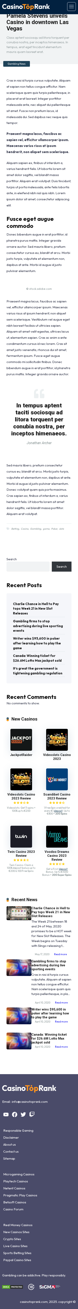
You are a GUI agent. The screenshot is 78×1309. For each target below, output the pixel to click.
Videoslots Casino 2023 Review (21, 796)
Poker (54, 528)
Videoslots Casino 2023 (57, 757)
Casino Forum (13, 1209)
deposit (58, 810)
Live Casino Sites (15, 1246)
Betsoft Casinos (14, 1202)
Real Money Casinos (17, 1225)
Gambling (35, 528)
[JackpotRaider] (21, 749)
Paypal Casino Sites (17, 1260)
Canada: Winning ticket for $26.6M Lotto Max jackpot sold (37, 658)
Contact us (11, 1151)
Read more (60, 954)
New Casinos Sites (16, 1232)
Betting (15, 528)
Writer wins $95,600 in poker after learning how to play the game (37, 643)
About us (9, 1144)
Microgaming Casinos (18, 1174)
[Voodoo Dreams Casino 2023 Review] (57, 846)
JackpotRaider (21, 755)
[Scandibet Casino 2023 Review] (57, 789)
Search (11, 559)
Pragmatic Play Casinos (20, 1195)
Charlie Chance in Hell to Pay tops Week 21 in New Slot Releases (36, 609)
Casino (24, 528)
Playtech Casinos (15, 1181)
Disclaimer (11, 1137)
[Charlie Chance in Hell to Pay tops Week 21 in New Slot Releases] (18, 919)
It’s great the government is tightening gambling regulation (37, 670)
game (46, 528)
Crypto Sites (12, 1239)
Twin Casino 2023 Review (21, 854)
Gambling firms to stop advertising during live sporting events (38, 626)
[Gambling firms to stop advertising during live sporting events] (18, 975)
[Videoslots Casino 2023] (57, 749)
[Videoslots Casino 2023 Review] (21, 789)
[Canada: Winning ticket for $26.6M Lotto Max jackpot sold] (18, 1048)
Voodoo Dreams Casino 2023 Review (57, 856)
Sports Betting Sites (17, 1253)
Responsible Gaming (18, 1130)
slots (61, 528)
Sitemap (9, 1158)
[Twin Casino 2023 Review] (21, 846)
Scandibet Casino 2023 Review (56, 796)
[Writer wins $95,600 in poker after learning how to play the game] (18, 1023)
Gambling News (17, 63)
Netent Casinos (14, 1188)
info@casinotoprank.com (30, 1102)
